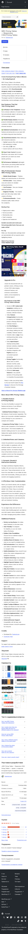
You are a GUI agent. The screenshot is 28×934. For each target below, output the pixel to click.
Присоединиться (19, 886)
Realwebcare (9, 37)
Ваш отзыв (4, 840)
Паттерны (17, 881)
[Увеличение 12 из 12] (24, 695)
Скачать (4, 41)
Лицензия (4, 658)
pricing (17, 807)
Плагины (17, 879)
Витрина (17, 873)
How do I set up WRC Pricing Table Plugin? (7, 734)
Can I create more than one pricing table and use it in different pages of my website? (10, 728)
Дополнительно (6, 815)
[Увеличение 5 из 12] (11, 696)
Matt (3, 902)
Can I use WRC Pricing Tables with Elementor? (7, 722)
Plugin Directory (5, 6)
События (17, 889)
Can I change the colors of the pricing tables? (8, 746)
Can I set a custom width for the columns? (7, 751)
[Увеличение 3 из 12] (11, 681)
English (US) (24, 801)
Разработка (6, 58)
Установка (6, 55)
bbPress (4, 904)
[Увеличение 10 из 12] (24, 681)
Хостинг (3, 879)
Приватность (5, 881)
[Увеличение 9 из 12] (24, 674)
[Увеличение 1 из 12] (11, 667)
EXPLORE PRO (10, 73)
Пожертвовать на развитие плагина (11, 864)
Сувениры (18, 894)
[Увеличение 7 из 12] (11, 710)
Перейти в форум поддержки (10, 851)
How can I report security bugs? (10, 757)
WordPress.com (6, 899)
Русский (7, 913)
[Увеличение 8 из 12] (24, 667)
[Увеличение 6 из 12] (11, 703)
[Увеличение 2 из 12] (11, 674)
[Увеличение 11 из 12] (24, 687)
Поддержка (6, 62)
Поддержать (19, 891)
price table (23, 804)
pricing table (23, 807)
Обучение (4, 886)
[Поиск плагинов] (17, 16)
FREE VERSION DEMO (7, 71)
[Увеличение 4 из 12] (11, 688)
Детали (5, 47)
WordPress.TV (6, 894)
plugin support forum (7, 646)
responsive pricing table (20, 810)
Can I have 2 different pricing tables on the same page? (9, 740)
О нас (3, 873)
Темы (16, 876)
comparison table (16, 804)
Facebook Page (8, 636)
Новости (4, 876)
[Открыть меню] (25, 2)
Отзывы (5, 51)
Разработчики (5, 891)
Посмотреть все (22, 840)
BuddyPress (5, 907)
